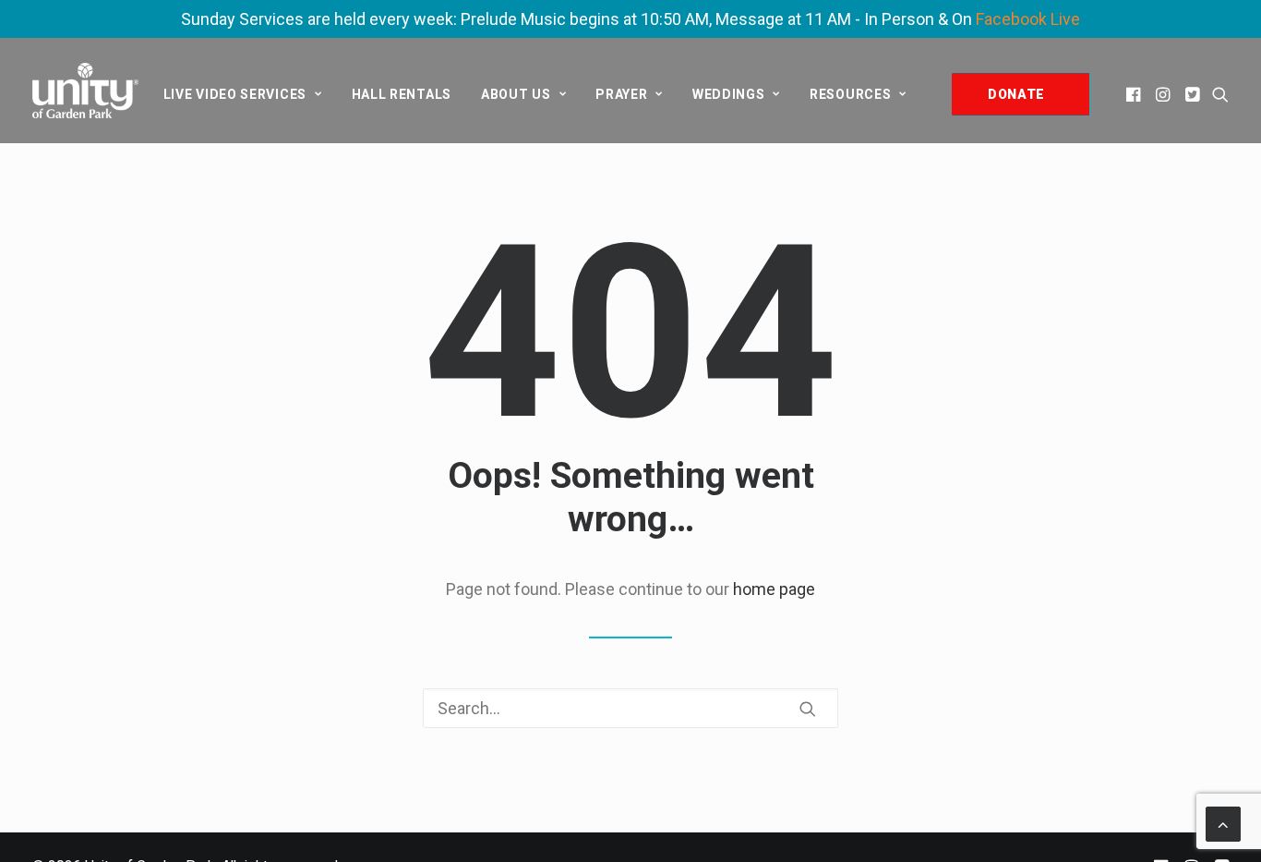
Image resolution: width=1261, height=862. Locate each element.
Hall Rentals (401, 94)
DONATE (1016, 94)
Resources (850, 94)
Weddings (728, 94)
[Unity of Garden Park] (85, 90)
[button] (1135, 94)
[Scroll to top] (1223, 822)
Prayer (621, 94)
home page (774, 589)
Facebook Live (1028, 19)
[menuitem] (242, 94)
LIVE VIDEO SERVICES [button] (234, 94)
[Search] (630, 708)
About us (516, 94)
